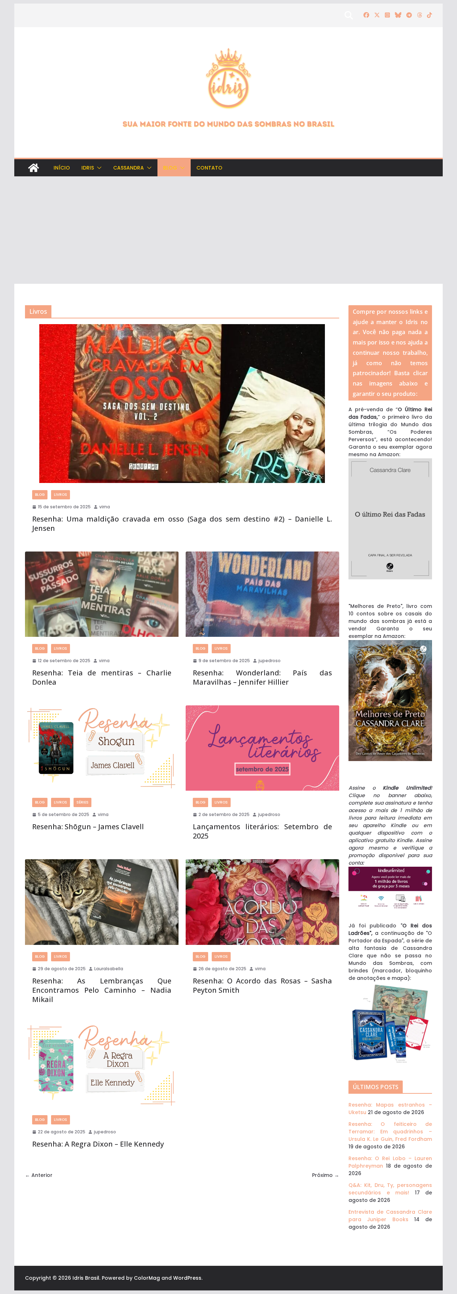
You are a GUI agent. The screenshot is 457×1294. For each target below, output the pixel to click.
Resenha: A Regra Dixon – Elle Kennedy (98, 1144)
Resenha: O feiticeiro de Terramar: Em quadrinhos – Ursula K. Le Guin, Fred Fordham (390, 1132)
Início (62, 167)
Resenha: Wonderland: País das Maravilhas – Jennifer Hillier (262, 677)
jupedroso (269, 661)
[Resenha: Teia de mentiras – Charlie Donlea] (102, 594)
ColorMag (147, 1278)
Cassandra (128, 167)
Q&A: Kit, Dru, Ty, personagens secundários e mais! (390, 1189)
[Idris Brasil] (33, 167)
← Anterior (38, 1175)
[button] (98, 168)
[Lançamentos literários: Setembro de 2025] (262, 748)
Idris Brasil (85, 1278)
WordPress (187, 1278)
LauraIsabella (108, 969)
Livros (60, 494)
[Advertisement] (228, 230)
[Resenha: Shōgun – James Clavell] (102, 748)
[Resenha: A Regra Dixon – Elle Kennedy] (102, 1065)
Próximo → (325, 1175)
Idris (87, 167)
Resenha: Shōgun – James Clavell (88, 826)
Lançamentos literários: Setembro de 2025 (262, 831)
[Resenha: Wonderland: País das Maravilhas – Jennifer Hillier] (262, 594)
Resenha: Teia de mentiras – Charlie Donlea (101, 677)
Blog (170, 167)
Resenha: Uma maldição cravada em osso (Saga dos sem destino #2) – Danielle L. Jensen (182, 523)
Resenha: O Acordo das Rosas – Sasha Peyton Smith (262, 985)
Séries (82, 802)
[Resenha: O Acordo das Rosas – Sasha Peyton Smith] (262, 902)
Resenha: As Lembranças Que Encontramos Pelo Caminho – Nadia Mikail (101, 990)
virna (104, 507)
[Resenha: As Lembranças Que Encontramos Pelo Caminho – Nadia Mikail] (102, 902)
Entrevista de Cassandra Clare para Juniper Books (390, 1215)
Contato (209, 167)
